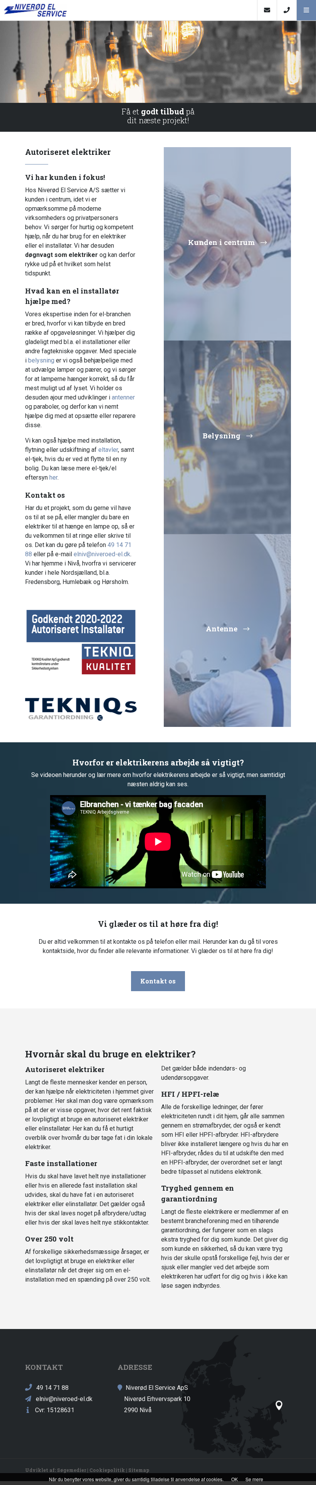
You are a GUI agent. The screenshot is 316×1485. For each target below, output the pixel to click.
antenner (123, 397)
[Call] (286, 10)
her (53, 477)
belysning (41, 360)
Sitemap (138, 1470)
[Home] (128, 10)
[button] (306, 10)
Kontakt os (158, 981)
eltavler (108, 449)
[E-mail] (267, 10)
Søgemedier (71, 1470)
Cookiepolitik (107, 1470)
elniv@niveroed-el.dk (102, 554)
